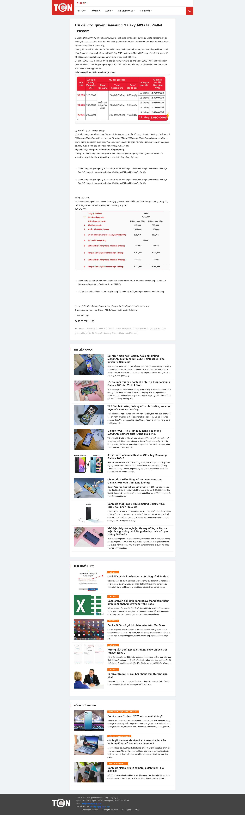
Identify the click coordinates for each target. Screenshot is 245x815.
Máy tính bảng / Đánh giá (119, 736)
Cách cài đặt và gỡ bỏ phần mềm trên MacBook (136, 625)
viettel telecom (140, 328)
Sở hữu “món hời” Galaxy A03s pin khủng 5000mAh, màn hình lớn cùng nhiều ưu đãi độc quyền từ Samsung (135, 358)
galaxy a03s (155, 328)
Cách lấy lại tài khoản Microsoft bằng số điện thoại (138, 576)
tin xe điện (106, 807)
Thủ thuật (145, 11)
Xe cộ (108, 11)
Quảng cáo (126, 810)
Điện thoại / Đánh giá (118, 763)
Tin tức (81, 11)
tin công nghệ (95, 807)
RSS (137, 810)
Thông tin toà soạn (110, 810)
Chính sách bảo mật (90, 810)
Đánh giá (95, 11)
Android (102, 328)
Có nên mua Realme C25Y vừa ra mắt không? (135, 716)
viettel (111, 328)
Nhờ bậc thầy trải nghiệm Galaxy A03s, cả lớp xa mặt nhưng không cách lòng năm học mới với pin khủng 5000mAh (137, 531)
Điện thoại (91, 328)
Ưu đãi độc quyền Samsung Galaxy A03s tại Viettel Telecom (113, 333)
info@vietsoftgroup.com (91, 804)
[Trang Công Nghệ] (61, 803)
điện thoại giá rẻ (124, 328)
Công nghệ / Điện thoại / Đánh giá (123, 712)
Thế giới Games (125, 11)
